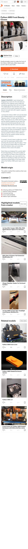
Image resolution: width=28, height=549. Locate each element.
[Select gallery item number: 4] (15, 341)
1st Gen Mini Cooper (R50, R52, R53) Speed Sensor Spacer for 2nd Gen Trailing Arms (13, 228)
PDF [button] (25, 96)
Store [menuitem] (13, 5)
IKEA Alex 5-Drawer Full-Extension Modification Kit (13, 256)
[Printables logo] (1, 5)
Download (15, 69)
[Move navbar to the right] (26, 5)
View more (23, 204)
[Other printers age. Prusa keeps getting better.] (14, 83)
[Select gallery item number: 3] (15, 280)
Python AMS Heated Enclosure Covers (12, 372)
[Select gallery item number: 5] (16, 341)
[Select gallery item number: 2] (14, 225)
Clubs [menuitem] (18, 5)
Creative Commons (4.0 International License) (9, 184)
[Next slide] (25, 46)
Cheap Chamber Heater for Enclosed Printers (13, 283)
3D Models (4, 10)
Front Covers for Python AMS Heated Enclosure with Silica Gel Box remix (14, 427)
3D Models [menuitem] (7, 5)
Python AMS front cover (9, 344)
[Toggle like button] (3, 232)
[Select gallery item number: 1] (13, 225)
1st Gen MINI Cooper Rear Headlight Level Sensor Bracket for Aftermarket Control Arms (13, 311)
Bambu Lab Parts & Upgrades (8, 13)
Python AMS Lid (7, 399)
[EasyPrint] (15, 1)
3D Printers (12, 10)
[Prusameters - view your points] (18, 2)
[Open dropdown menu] (26, 17)
